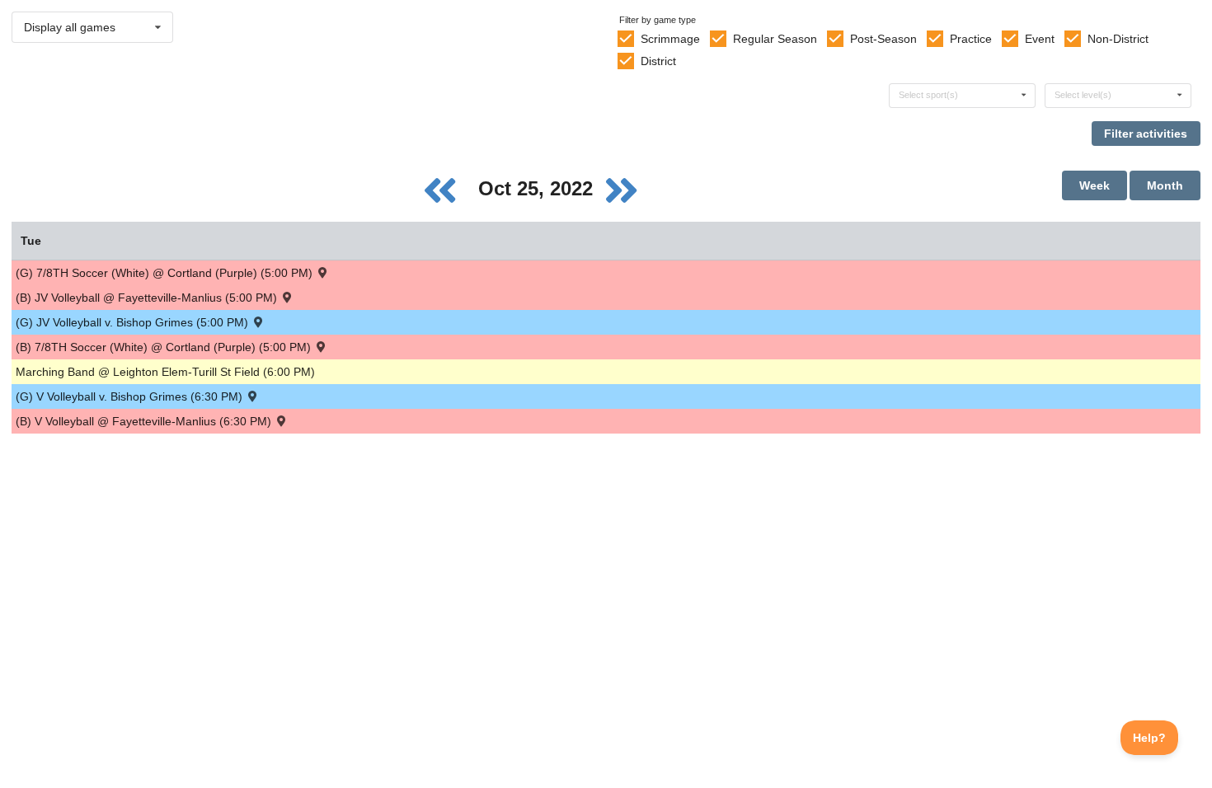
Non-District (1118, 38)
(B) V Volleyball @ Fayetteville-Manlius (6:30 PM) (145, 421)
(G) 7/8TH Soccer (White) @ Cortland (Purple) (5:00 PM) (166, 272)
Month (1165, 185)
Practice (971, 38)
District (658, 61)
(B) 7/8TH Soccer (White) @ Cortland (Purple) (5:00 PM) (165, 347)
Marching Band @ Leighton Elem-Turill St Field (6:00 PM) (165, 371)
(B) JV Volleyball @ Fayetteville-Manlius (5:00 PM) (148, 297)
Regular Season (775, 38)
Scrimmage (670, 38)
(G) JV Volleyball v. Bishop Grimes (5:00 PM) (133, 322)
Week (1094, 185)
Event (1040, 38)
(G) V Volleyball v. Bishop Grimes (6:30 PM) (131, 396)
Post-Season (883, 38)
